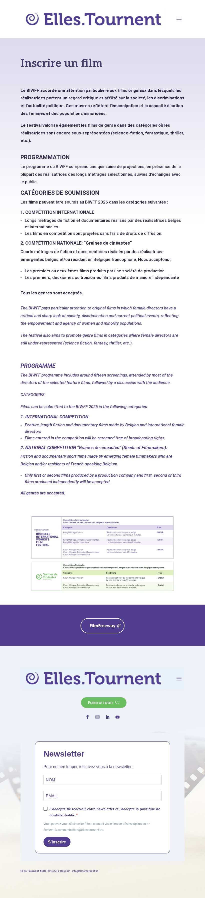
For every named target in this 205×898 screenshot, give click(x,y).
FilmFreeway (102, 625)
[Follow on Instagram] (98, 717)
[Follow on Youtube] (118, 717)
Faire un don (100, 702)
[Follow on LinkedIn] (108, 717)
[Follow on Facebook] (88, 717)
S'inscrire (57, 842)
